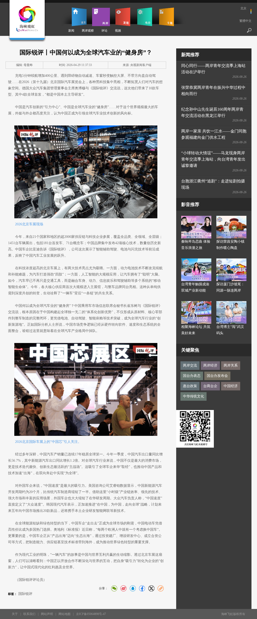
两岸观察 (88, 30)
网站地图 (64, 614)
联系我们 (29, 614)
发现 (123, 17)
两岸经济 (210, 365)
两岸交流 (190, 365)
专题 (166, 17)
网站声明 (47, 614)
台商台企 (210, 386)
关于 (15, 614)
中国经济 (231, 386)
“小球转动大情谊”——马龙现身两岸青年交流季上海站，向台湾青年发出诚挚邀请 (213, 159)
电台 (145, 17)
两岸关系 (231, 365)
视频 (118, 30)
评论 (104, 30)
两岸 (101, 17)
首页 (79, 17)
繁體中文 (245, 21)
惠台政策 (190, 386)
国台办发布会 (217, 376)
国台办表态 (192, 376)
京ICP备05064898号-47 (91, 614)
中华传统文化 (193, 396)
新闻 (71, 30)
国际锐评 (25, 594)
